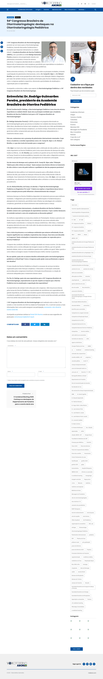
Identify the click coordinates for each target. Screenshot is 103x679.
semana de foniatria (77, 583)
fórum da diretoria (85, 446)
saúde (73, 571)
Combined (78, 350)
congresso (88, 357)
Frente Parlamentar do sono (79, 457)
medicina (88, 483)
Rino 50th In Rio (76, 564)
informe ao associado (86, 472)
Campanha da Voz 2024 (78, 320)
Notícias (81, 10)
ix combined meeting (77, 475)
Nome (10, 371)
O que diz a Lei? (75, 137)
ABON (79, 234)
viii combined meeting (77, 603)
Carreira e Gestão (76, 117)
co (72, 350)
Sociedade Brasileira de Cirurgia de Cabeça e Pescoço (83, 587)
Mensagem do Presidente (13, 3)
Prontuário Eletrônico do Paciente (80, 553)
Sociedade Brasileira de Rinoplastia (81, 595)
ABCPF (89, 231)
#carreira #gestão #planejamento (80, 208)
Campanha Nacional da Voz (79, 324)
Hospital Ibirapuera (87, 468)
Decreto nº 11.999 (86, 372)
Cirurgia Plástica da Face (78, 346)
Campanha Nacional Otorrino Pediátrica (82, 327)
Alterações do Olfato (77, 276)
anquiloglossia (75, 280)
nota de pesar (90, 512)
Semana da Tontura (77, 579)
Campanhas (75, 331)
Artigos (38, 10)
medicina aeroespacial (77, 486)
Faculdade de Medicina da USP (79, 438)
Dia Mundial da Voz (76, 387)
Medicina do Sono (76, 490)
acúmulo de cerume (88, 269)
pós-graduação (86, 542)
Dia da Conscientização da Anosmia (81, 383)
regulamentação (76, 557)
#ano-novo (74, 205)
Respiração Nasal (89, 560)
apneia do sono (86, 280)
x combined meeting (77, 610)
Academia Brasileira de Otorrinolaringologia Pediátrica (80, 260)
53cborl (89, 223)
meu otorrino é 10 (76, 501)
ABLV (73, 234)
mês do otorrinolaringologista (79, 497)
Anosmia (87, 276)
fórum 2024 (74, 446)
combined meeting (89, 350)
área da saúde (75, 287)
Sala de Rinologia (84, 568)
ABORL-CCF (75, 238)
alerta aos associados (77, 272)
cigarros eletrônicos (77, 342)
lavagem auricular (76, 479)
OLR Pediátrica (87, 520)
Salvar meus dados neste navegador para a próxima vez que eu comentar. (26, 380)
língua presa (87, 479)
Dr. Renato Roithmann (77, 427)
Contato (94, 3)
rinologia (85, 564)
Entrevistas (10, 17)
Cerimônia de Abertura (77, 338)
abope (85, 234)
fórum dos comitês (76, 453)
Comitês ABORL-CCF (77, 357)
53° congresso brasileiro (78, 223)
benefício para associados (78, 309)
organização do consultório (79, 523)
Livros (73, 483)
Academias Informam (25, 10)
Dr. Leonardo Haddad (77, 420)
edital (82, 431)
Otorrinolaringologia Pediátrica (80, 531)
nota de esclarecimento (78, 512)
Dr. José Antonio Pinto (77, 409)
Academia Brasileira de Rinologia (80, 265)
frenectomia (87, 453)
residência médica (88, 557)
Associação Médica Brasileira (79, 301)
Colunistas (73, 119)
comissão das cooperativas (79, 353)
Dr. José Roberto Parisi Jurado (79, 416)
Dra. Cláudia (89, 427)
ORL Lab (91, 523)
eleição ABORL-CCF (77, 435)
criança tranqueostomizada (79, 364)
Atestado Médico (76, 305)
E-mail (41, 371)
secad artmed (81, 571)
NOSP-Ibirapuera (76, 509)
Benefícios (23, 3)
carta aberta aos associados (79, 335)
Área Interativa (86, 287)
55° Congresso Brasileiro (78, 231)
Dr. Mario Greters (76, 423)
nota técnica (86, 516)
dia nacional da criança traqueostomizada (82, 390)
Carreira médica (85, 331)
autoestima (86, 305)
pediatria (91, 534)
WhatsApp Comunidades (78, 606)
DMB (73, 394)
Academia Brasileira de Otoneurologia (81, 256)
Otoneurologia (83, 527)
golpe (82, 464)
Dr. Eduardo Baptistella (77, 398)
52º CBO (81, 219)
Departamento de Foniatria (78, 379)
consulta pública (76, 361)
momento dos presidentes (78, 505)
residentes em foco (76, 560)
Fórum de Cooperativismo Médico (80, 449)
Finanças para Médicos (77, 442)
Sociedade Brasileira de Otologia (80, 592)
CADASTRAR (76, 101)
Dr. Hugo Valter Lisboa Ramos (79, 405)
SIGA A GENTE (76, 649)
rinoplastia (74, 568)
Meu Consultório (70, 10)
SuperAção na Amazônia (78, 599)
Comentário (11, 345)
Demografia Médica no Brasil (79, 375)
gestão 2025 (75, 464)
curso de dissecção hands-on (79, 368)
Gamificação (75, 460)
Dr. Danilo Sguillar (81, 394)
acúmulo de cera (76, 269)
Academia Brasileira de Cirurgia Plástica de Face (83, 248)
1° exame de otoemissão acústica (80, 216)
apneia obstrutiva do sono (78, 283)
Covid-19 (85, 361)
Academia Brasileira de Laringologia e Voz (82, 252)
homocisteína (75, 468)
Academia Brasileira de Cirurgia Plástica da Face (83, 242)
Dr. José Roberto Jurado (78, 412)
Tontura (89, 599)
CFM (87, 338)
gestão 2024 (84, 460)
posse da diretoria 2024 (78, 549)
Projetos (89, 549)
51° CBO (74, 219)
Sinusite (87, 583)
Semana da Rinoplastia (77, 575)
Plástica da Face (81, 538)
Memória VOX (56, 10)
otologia (74, 527)
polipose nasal (75, 542)
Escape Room (88, 435)
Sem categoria (75, 139)
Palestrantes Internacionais (79, 534)
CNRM (89, 346)
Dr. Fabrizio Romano (77, 401)
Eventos (46, 10)
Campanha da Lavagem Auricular (80, 313)
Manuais (80, 483)
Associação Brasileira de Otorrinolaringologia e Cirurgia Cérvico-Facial (82, 296)
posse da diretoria (76, 546)
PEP (73, 538)
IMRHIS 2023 (75, 472)
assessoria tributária (77, 291)
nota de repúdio (76, 516)
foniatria (89, 442)
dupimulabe (75, 431)
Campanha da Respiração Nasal (80, 316)
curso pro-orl (75, 372)
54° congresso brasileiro (78, 227)
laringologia (89, 475)
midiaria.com (92, 673)
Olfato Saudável (76, 520)
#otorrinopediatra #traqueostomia (80, 212)
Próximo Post (27, 394)
